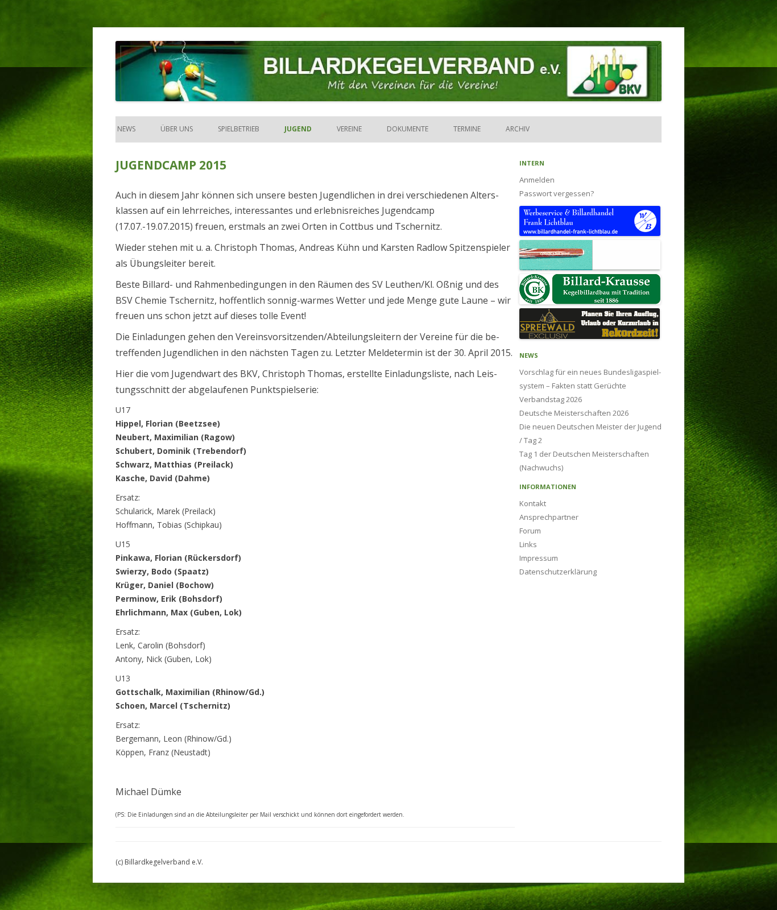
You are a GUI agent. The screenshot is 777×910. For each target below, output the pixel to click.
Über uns (176, 129)
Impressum (538, 558)
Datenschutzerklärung (558, 571)
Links (528, 544)
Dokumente (407, 129)
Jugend (298, 129)
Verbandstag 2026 (550, 399)
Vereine (349, 129)
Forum (530, 531)
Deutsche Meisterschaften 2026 (574, 413)
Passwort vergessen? (556, 193)
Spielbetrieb (238, 129)
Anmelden (537, 180)
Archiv (518, 129)
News (125, 129)
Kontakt (532, 503)
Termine (467, 129)
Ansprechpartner (548, 517)
